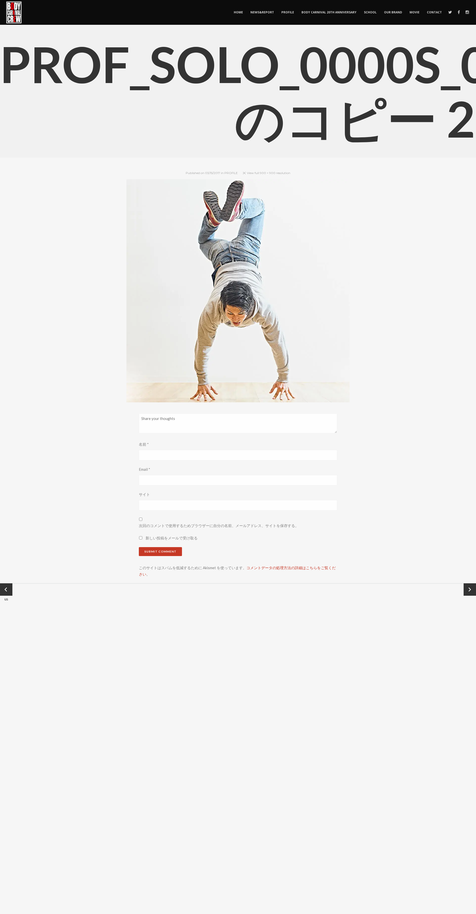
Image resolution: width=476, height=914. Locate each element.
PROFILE (231, 173)
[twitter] (450, 12)
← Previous (6, 590)
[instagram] (467, 12)
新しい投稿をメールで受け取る (172, 538)
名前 (144, 444)
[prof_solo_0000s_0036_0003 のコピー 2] (238, 291)
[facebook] (458, 12)
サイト (144, 494)
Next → (470, 589)
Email (144, 469)
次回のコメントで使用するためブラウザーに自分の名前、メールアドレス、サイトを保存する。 (219, 525)
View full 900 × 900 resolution (268, 173)
